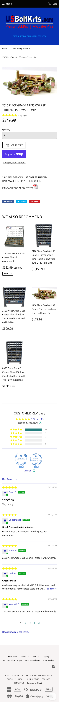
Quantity (6, 129)
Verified (27, 470)
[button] (16, 430)
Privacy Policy (48, 660)
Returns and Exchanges (12, 660)
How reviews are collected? (15, 631)
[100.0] (21, 459)
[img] (9, 487)
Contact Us (24, 656)
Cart (54, 3)
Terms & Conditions (32, 660)
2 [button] (25, 623)
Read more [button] (51, 588)
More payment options (14, 162)
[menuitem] (7, 675)
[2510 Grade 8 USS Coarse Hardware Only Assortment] (35, 188)
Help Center (12, 656)
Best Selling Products (21, 48)
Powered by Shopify (35, 683)
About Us (35, 656)
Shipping (45, 656)
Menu (9, 3)
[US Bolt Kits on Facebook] (53, 666)
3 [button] (30, 623)
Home (4, 48)
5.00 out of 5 (37, 419)
